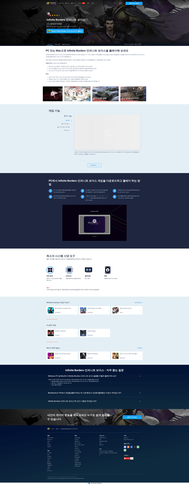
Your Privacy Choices (96, 483)
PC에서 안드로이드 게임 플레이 (106, 451)
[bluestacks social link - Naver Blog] (138, 447)
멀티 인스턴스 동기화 (79, 444)
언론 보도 (101, 444)
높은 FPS (77, 460)
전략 (48, 24)
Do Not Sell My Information (78, 478)
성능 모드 (77, 455)
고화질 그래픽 (78, 462)
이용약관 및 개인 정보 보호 (52, 478)
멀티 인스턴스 (78, 443)
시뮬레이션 (49, 465)
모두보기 (140, 348)
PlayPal (49, 446)
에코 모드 (77, 448)
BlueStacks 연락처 (103, 441)
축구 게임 (49, 470)
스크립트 (77, 459)
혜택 (48, 443)
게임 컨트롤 (77, 437)
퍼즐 (48, 460)
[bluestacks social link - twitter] (135, 447)
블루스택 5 (49, 439)
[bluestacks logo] (51, 3)
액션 (48, 454)
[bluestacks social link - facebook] (131, 447)
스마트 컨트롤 (78, 452)
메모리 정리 (77, 457)
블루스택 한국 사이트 (128, 439)
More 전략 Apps (53, 348)
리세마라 (77, 453)
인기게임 (49, 452)
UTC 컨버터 (77, 466)
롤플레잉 (49, 463)
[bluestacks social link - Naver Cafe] (125, 450)
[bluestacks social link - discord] (125, 447)
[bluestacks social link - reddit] (128, 447)
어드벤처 (49, 456)
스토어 (81, 3)
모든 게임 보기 (138, 302)
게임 (66, 3)
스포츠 (48, 467)
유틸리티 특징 (78, 464)
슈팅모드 (77, 439)
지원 (92, 3)
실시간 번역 (77, 450)
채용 (100, 443)
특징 (60, 3)
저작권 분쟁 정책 (61, 478)
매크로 (76, 446)
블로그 (72, 3)
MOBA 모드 (77, 441)
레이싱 (48, 461)
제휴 (88, 3)
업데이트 (126, 437)
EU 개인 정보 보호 (69, 478)
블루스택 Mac (50, 437)
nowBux (49, 444)
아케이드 (49, 458)
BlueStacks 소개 (102, 437)
